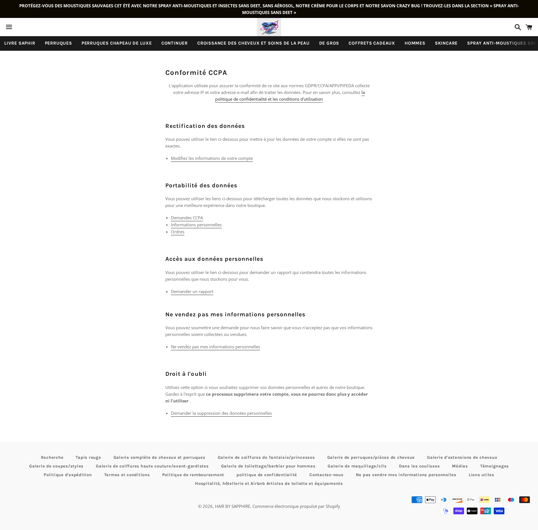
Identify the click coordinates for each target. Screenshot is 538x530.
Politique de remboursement (193, 474)
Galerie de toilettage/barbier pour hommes (268, 466)
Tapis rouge (88, 457)
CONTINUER (174, 43)
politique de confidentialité (266, 474)
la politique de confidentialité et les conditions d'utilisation (290, 95)
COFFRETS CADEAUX (372, 43)
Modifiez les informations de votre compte (212, 158)
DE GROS (329, 43)
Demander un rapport (192, 291)
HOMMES (415, 43)
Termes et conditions (127, 474)
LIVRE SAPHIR (19, 43)
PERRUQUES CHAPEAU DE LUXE (117, 43)
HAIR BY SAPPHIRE (232, 506)
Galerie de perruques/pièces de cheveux (371, 457)
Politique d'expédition (68, 474)
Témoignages (494, 466)
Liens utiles (481, 474)
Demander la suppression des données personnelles (221, 413)
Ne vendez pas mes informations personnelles (215, 346)
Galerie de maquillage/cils (357, 466)
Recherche (52, 457)
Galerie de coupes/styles (56, 466)
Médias (460, 466)
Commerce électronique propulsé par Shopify (296, 506)
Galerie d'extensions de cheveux (462, 457)
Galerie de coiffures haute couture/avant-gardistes (152, 466)
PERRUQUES (58, 43)
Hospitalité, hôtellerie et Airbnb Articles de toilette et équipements (269, 483)
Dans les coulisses (419, 466)
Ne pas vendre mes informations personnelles (406, 474)
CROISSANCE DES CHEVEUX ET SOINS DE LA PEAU (253, 43)
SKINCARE (446, 43)
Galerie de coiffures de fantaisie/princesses (266, 457)
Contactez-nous (326, 474)
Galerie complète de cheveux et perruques (159, 457)
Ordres (177, 231)
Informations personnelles (196, 224)
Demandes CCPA (187, 217)
